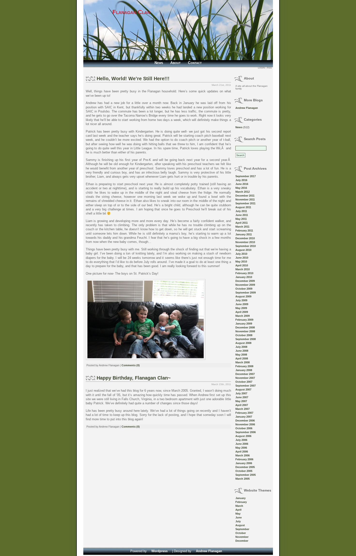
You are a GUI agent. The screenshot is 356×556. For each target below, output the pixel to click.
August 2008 (243, 343)
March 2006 (242, 455)
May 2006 (241, 447)
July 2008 (241, 346)
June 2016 (241, 184)
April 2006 (241, 451)
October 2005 (243, 470)
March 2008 (242, 362)
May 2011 (241, 218)
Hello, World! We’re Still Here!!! (133, 78)
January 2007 (243, 416)
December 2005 (245, 467)
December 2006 (245, 420)
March (239, 505)
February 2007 (244, 412)
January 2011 (243, 234)
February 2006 (244, 459)
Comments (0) (131, 365)
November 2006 (245, 424)
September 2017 (245, 176)
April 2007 (241, 405)
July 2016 (241, 180)
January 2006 (243, 463)
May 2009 (241, 308)
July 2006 (241, 439)
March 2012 (242, 191)
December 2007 (245, 374)
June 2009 (241, 304)
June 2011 (241, 215)
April (238, 509)
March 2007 (242, 408)
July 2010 (241, 253)
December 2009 (245, 280)
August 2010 (243, 249)
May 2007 (241, 401)
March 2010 (242, 269)
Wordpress (159, 551)
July (238, 521)
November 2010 (245, 242)
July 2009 (241, 300)
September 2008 (245, 339)
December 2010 (245, 238)
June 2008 (241, 350)
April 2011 (241, 222)
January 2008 (243, 370)
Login (261, 68)
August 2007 (243, 389)
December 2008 (245, 327)
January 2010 (243, 277)
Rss (269, 68)
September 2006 (245, 432)
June (238, 517)
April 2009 (241, 311)
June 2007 (241, 397)
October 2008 (243, 335)
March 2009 (242, 315)
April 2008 (241, 358)
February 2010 (244, 273)
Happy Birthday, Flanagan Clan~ (134, 378)
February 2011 (244, 230)
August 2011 (243, 207)
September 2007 (245, 385)
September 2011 (245, 203)
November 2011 (245, 199)
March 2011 (242, 226)
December (241, 540)
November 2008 (245, 331)
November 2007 (245, 377)
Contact (195, 63)
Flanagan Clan (131, 12)
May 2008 (241, 354)
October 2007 (243, 381)
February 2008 (244, 366)
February (241, 501)
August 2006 (243, 436)
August (240, 525)
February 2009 (244, 319)
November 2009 (245, 284)
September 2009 (245, 292)
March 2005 (242, 478)
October (240, 533)
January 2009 (243, 323)
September (242, 529)
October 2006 (243, 428)
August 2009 (243, 296)
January (240, 498)
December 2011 (245, 195)
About (175, 63)
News (159, 63)
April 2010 (241, 265)
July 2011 (241, 211)
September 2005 (245, 474)
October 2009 (243, 288)
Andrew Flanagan (246, 107)
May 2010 (241, 261)
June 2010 (241, 257)
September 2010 (245, 246)
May (237, 513)
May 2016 (241, 187)
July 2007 (241, 393)
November (241, 536)
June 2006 (241, 443)
